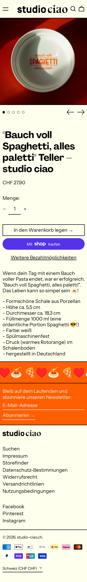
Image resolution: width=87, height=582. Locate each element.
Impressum (15, 456)
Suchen (11, 449)
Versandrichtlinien (23, 484)
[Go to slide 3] (13, 112)
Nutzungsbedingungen (29, 491)
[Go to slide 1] (4, 112)
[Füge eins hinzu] (25, 209)
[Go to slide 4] (18, 112)
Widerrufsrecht (20, 477)
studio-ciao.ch (29, 537)
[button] (73, 8)
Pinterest (13, 513)
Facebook (13, 506)
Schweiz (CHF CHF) (20, 568)
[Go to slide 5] (23, 112)
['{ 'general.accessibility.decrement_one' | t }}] (4, 209)
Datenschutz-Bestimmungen (35, 470)
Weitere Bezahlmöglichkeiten (44, 257)
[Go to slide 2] (8, 112)
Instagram (14, 520)
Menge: (11, 198)
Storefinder (16, 463)
